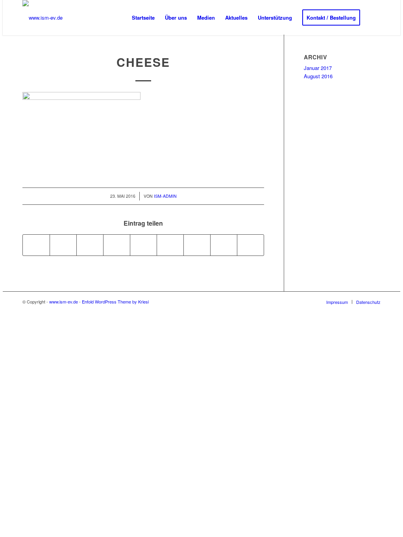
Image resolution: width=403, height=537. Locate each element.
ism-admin (165, 196)
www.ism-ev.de (63, 301)
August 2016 (318, 76)
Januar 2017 (318, 68)
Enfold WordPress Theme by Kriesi (115, 301)
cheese (143, 61)
